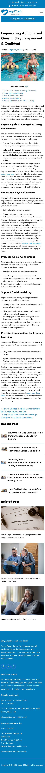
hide (26, 86)
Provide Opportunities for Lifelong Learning (18, 100)
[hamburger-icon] (41, 12)
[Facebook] (3, 666)
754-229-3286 (7, 728)
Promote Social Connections (12, 95)
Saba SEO (21, 765)
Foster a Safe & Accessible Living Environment (19, 90)
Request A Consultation (24, 19)
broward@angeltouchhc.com (14, 746)
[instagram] (13, 666)
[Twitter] (8, 666)
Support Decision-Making (11, 98)
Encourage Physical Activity (12, 93)
